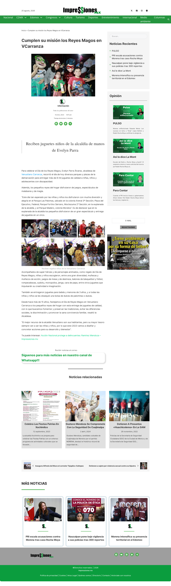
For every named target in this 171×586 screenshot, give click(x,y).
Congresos (51, 17)
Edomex (34, 17)
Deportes (93, 17)
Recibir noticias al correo (66, 350)
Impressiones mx (86, 570)
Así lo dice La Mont (124, 156)
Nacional (8, 17)
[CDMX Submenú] (25, 17)
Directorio (97, 575)
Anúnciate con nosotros (121, 575)
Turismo (80, 17)
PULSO (117, 123)
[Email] (61, 123)
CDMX (19, 17)
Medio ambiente (145, 19)
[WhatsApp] (65, 123)
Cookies (62, 575)
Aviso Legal (72, 575)
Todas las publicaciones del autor (63, 110)
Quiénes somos (84, 575)
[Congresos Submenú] (60, 17)
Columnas (159, 17)
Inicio (24, 30)
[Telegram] (70, 123)
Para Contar (120, 190)
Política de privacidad (49, 575)
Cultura (68, 17)
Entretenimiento (110, 17)
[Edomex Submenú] (41, 17)
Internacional (130, 17)
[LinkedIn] (126, 554)
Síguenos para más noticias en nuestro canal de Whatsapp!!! (57, 357)
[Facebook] (56, 123)
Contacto (106, 575)
